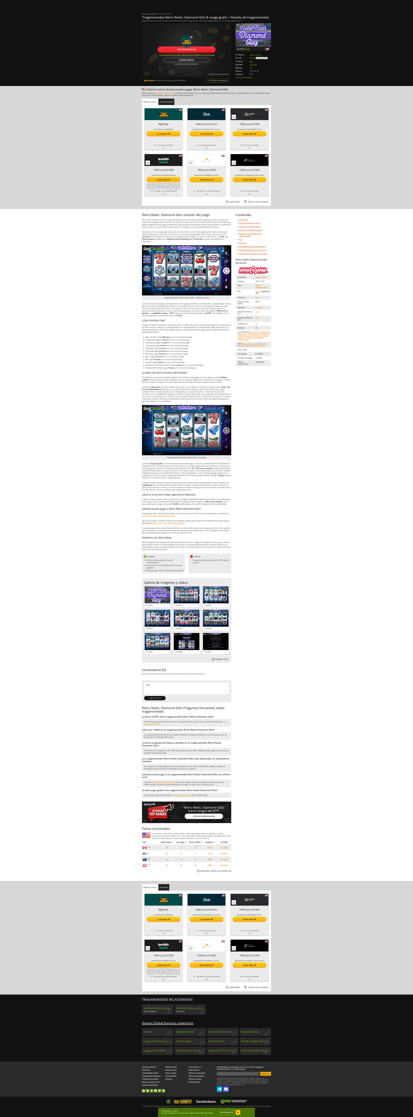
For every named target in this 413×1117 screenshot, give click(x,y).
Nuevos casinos (170, 1073)
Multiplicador (253, 334)
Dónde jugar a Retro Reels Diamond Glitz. (159, 516)
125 (256, 318)
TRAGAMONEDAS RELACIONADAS (252, 246)
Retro (261, 345)
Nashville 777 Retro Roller (223, 1050)
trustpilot (163, 1089)
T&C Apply (157, 191)
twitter (151, 1089)
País (240, 239)
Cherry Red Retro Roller (255, 1050)
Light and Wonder (150, 1011)
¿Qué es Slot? (194, 1067)
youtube (147, 1089)
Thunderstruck (250, 1031)
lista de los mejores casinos (165, 782)
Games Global (255, 54)
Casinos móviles (171, 1076)
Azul (245, 344)
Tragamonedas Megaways (151, 1076)
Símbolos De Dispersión (254, 338)
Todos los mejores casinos (249, 223)
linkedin (143, 1089)
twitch (159, 1089)
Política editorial (194, 1082)
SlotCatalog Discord (226, 1088)
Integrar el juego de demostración (219, 74)
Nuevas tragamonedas (150, 1085)
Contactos (168, 1079)
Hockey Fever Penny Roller (191, 1050)
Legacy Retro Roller (155, 1050)
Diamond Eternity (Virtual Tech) (191, 1008)
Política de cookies (195, 1079)
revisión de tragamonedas (249, 226)
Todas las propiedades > (244, 77)
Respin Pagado (263, 336)
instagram (155, 1089)
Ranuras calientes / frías (150, 1082)
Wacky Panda (217, 1041)
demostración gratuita (182, 795)
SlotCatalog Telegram (219, 1088)
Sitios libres (146, 1070)
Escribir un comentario (218, 80)
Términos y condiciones (196, 1073)
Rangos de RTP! (262, 58)
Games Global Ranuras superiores (253, 250)
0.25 (257, 311)
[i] (172, 842)
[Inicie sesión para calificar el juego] (149, 80)
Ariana (147, 1031)
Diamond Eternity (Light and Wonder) (158, 1008)
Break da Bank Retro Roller (256, 1041)
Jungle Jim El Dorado (155, 1041)
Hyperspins (242, 334)
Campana (262, 344)
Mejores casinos (171, 1067)
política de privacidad (196, 1076)
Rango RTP (251, 336)
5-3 (256, 324)
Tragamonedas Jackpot (150, 1073)
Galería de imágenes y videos (250, 230)
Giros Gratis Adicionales (260, 332)
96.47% (252, 58)
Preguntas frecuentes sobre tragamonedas (250, 235)
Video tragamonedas (261, 286)
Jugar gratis (186, 60)
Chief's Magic (184, 1041)
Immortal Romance (220, 1031)
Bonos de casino (171, 1070)
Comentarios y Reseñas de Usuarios (253, 254)
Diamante (248, 345)
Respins (241, 338)
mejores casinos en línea (165, 93)
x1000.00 (253, 64)
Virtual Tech (180, 1011)
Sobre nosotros (193, 1070)
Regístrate (266, 1073)
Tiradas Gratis (243, 339)
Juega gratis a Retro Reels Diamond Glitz (168, 523)
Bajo (251, 61)
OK (238, 1112)
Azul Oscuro (252, 344)
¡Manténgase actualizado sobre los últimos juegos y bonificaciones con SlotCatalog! (240, 1068)
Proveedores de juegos (150, 1079)
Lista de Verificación (204, 816)
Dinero (256, 345)
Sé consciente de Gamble (165, 145)
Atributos (242, 243)
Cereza (240, 345)
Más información (227, 1112)
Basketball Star (185, 1031)
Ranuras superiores (149, 1067)
